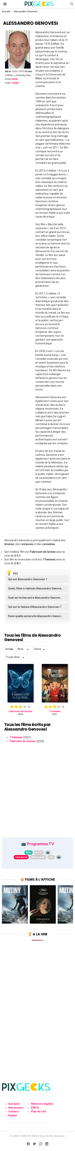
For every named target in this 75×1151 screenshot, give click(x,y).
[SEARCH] (71, 4)
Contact (13, 1111)
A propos (14, 1103)
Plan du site (38, 1111)
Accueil (6, 11)
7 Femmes (16, 737)
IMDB (14, 79)
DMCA (35, 1107)
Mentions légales (42, 1103)
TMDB (14, 82)
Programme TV (40, 844)
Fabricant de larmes (22, 741)
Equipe (12, 1115)
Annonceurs (16, 1107)
